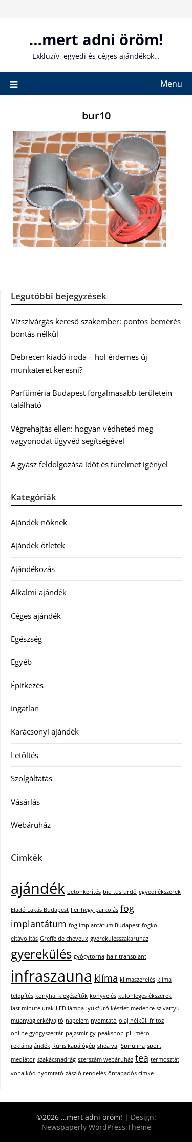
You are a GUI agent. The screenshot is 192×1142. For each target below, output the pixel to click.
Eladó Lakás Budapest (40, 909)
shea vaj (108, 1045)
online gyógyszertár (37, 1033)
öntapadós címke (131, 1073)
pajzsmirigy (81, 1033)
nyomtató (104, 1020)
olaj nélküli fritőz (141, 1020)
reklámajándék (30, 1045)
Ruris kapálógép (73, 1045)
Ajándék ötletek (38, 545)
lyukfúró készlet (107, 1008)
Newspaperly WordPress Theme (96, 1127)
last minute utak (32, 1008)
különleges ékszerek (145, 996)
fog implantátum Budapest (104, 925)
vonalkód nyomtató (37, 1073)
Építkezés (27, 685)
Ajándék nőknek (39, 522)
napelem (77, 1020)
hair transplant (126, 956)
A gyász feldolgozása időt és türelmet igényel (89, 464)
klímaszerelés (137, 979)
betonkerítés (84, 891)
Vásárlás (25, 802)
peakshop (111, 1033)
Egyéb (21, 662)
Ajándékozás (33, 569)
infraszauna (51, 976)
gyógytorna (89, 956)
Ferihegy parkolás (94, 909)
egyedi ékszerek (160, 891)
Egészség (26, 639)
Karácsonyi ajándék (45, 731)
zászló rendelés (86, 1073)
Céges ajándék (36, 615)
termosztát (165, 1059)
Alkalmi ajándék (39, 592)
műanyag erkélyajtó (37, 1020)
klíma (106, 978)
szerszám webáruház (105, 1059)
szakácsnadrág (56, 1059)
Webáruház (31, 825)
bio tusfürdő (120, 891)
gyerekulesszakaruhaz (119, 938)
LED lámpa (70, 1008)
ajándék (38, 888)
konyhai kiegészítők (61, 996)
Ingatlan (25, 708)
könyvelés (103, 996)
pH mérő (138, 1033)
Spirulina (133, 1045)
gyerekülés (41, 953)
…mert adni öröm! (96, 39)
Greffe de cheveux (64, 938)
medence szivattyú (155, 1008)
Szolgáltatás (31, 778)
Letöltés (24, 755)
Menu (171, 83)
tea (141, 1058)
